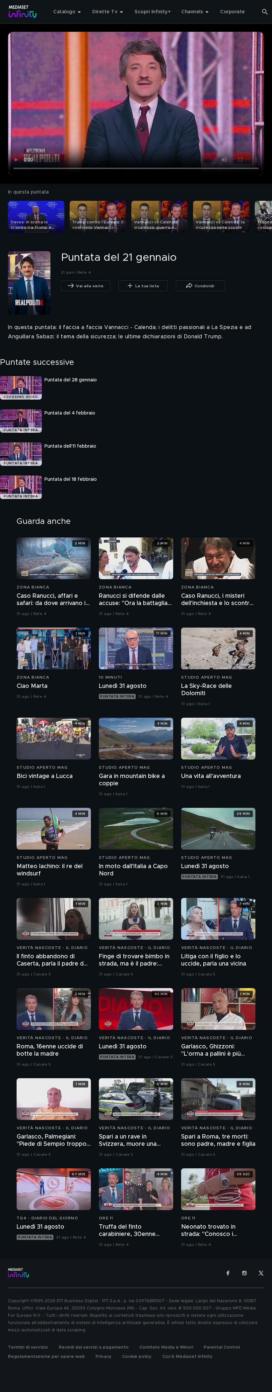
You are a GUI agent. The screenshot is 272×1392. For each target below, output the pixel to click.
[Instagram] (244, 1273)
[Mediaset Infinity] (22, 12)
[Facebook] (228, 1273)
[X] (261, 1273)
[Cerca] (265, 12)
